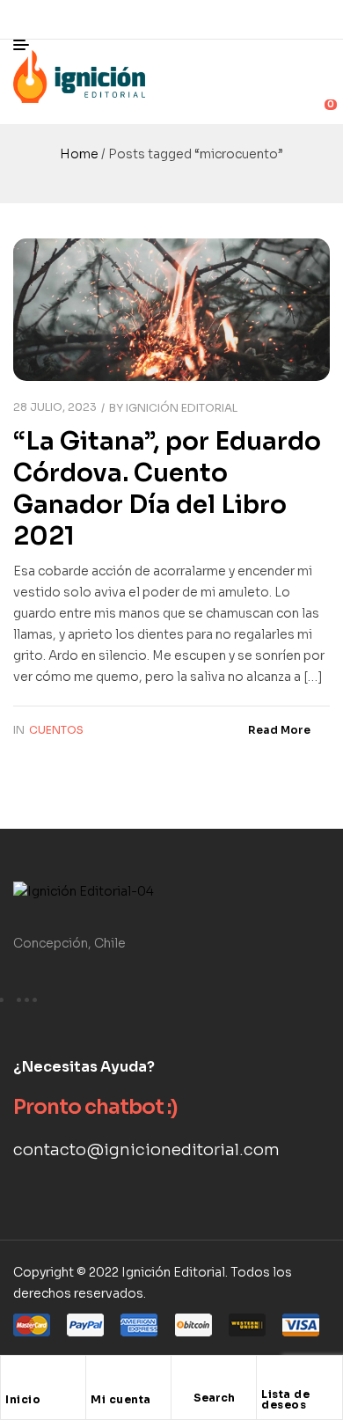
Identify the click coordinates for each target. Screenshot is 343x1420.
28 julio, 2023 (55, 407)
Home (79, 154)
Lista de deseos (285, 1399)
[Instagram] (237, 19)
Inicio (22, 1399)
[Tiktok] (316, 19)
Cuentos (56, 729)
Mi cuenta (121, 1399)
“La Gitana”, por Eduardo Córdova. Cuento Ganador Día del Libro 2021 (167, 489)
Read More (279, 729)
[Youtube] (277, 19)
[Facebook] (198, 19)
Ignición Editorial (181, 407)
